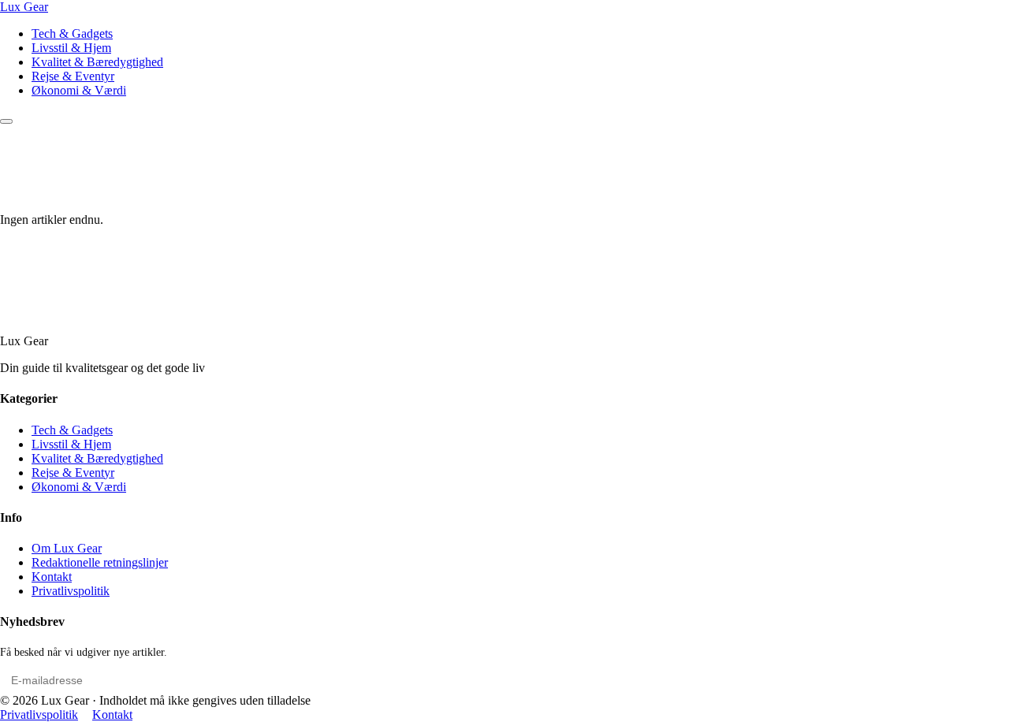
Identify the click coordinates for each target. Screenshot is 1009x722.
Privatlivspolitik (71, 590)
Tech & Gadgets (72, 33)
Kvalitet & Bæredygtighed (97, 62)
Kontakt (52, 576)
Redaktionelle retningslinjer (100, 562)
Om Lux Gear (67, 548)
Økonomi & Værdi (79, 90)
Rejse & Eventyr (73, 76)
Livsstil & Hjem (71, 47)
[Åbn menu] (6, 121)
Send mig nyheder (947, 680)
